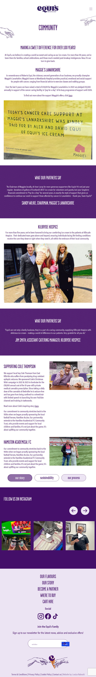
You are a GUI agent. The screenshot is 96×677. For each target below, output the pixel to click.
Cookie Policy (46, 674)
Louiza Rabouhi (78, 674)
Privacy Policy (34, 674)
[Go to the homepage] (48, 9)
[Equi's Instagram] (41, 616)
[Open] (16, 535)
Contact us (57, 674)
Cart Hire (48, 601)
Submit (65, 644)
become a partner (48, 589)
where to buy (48, 595)
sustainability (47, 477)
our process (74, 477)
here (70, 95)
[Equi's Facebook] (48, 616)
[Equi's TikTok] (55, 616)
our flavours (48, 576)
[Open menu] (90, 9)
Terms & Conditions (19, 674)
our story (19, 477)
